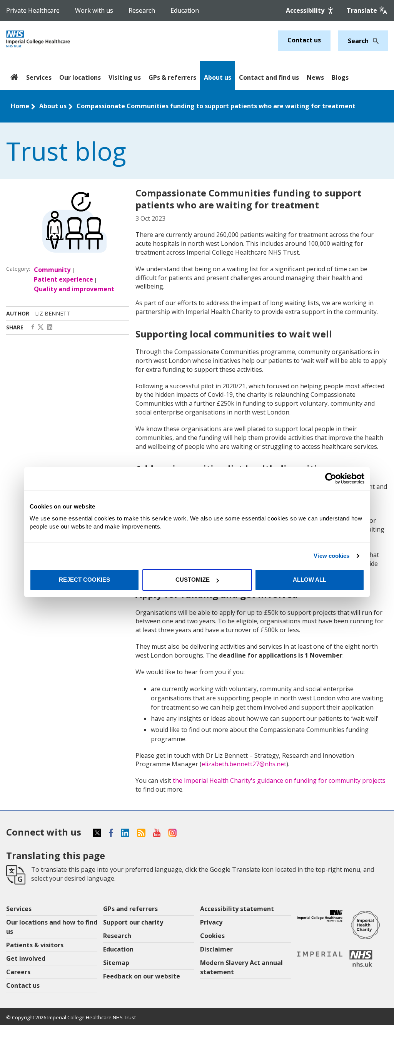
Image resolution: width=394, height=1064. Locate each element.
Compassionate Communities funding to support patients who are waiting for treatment (216, 106)
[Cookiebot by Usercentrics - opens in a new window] (330, 478)
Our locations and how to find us (51, 927)
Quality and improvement (74, 289)
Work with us (94, 10)
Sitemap (116, 962)
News (315, 77)
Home (20, 106)
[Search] (373, 40)
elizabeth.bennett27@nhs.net (244, 764)
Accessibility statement (237, 909)
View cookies (331, 555)
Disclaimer (216, 949)
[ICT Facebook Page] (32, 327)
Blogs (340, 77)
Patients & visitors (34, 945)
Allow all (309, 579)
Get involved (25, 958)
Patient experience (63, 279)
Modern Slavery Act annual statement (241, 967)
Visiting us (125, 77)
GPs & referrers (172, 77)
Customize (192, 579)
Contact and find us (269, 77)
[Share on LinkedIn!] (49, 327)
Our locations (80, 77)
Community (52, 269)
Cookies (212, 935)
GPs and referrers (130, 909)
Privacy (211, 922)
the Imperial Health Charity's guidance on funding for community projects (279, 780)
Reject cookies (84, 579)
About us (217, 77)
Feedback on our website (141, 976)
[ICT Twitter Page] (40, 327)
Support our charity (133, 922)
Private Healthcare (33, 10)
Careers (18, 972)
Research (142, 10)
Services (39, 77)
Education (184, 10)
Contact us (304, 40)
